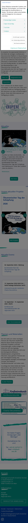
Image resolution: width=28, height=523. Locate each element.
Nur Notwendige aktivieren (18, 40)
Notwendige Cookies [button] (10, 20)
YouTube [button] (6, 27)
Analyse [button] (6, 31)
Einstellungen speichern (19, 37)
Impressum (14, 48)
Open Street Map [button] (9, 24)
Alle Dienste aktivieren (19, 43)
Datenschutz (22, 48)
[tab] (14, 20)
